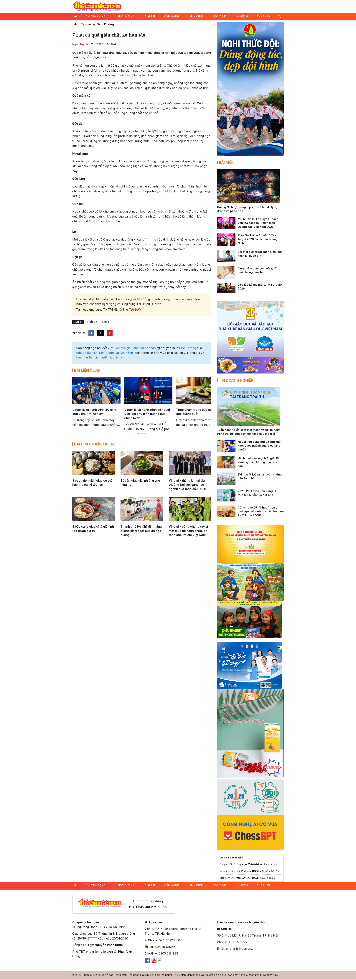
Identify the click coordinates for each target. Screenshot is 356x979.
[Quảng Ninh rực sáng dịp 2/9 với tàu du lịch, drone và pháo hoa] (248, 186)
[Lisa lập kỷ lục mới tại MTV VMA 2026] (226, 287)
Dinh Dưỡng (105, 24)
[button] (279, 16)
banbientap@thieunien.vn (107, 357)
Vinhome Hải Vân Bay (253, 871)
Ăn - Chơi (196, 16)
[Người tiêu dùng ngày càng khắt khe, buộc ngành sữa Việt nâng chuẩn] (226, 445)
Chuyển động (95, 16)
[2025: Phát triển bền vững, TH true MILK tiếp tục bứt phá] (226, 495)
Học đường (126, 16)
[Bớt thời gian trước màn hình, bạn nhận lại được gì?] (226, 256)
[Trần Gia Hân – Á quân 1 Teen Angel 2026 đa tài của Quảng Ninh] (226, 239)
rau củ (106, 322)
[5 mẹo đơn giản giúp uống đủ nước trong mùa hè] (226, 272)
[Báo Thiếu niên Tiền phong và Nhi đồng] (96, 6)
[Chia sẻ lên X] (100, 333)
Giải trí (149, 16)
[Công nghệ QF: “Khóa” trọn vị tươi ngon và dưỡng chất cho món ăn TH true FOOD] (226, 511)
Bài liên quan (87, 370)
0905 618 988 (156, 907)
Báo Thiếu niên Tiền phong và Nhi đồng (104, 353)
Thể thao (263, 16)
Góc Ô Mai (220, 16)
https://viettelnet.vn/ (248, 877)
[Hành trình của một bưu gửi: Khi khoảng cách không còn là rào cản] (226, 462)
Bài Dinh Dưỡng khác (95, 444)
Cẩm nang (171, 16)
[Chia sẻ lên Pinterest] (110, 333)
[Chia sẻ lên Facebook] (91, 333)
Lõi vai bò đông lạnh (231, 857)
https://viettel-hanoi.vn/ (255, 864)
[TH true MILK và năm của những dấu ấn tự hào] (226, 478)
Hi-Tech (242, 16)
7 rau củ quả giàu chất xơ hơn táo (132, 348)
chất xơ (92, 322)
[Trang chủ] (75, 24)
